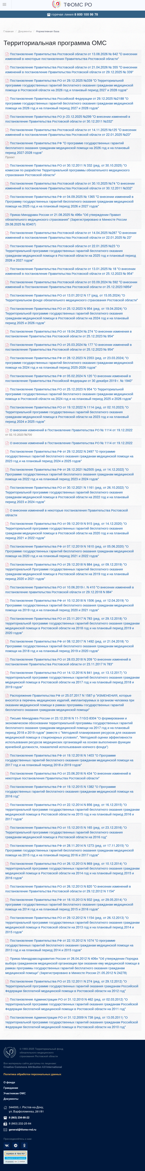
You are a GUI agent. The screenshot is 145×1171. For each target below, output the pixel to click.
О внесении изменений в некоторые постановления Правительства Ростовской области (66, 512)
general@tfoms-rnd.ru (22, 1129)
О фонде (9, 1082)
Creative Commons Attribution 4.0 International (33, 1067)
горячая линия (74, 14)
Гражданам (11, 1088)
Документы (25, 31)
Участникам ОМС (15, 1093)
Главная (9, 31)
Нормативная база (47, 31)
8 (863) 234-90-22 (19, 1117)
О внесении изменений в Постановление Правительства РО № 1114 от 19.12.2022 (68, 432)
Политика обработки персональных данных (32, 1074)
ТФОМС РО (78, 4)
